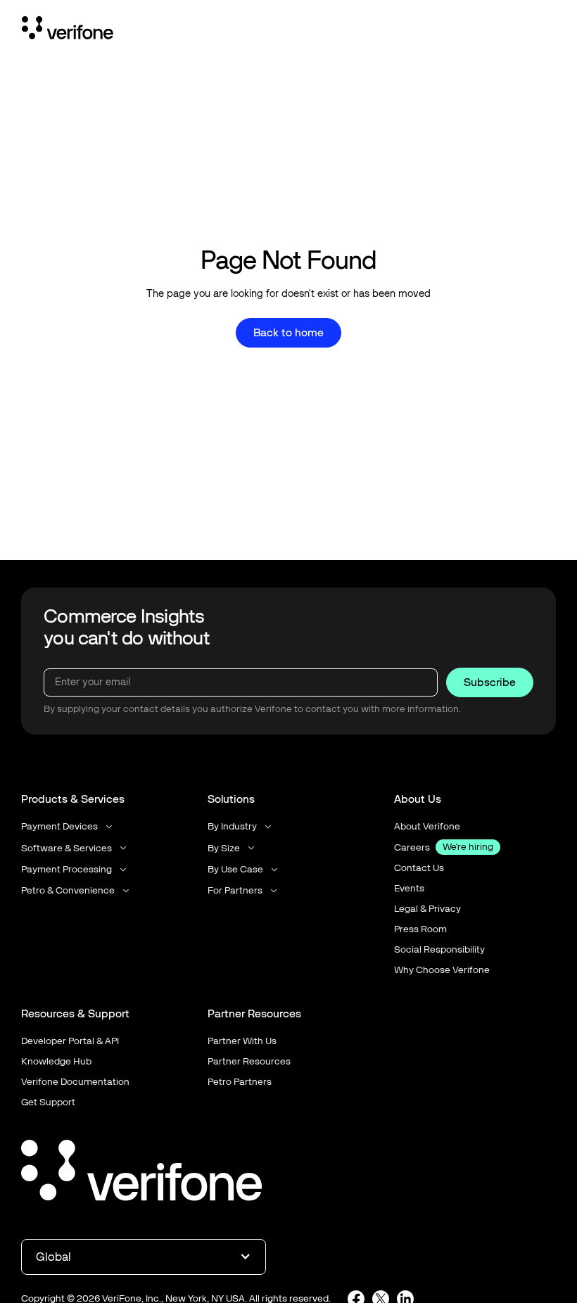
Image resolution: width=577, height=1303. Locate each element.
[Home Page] (67, 30)
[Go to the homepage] (141, 1172)
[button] (68, 826)
